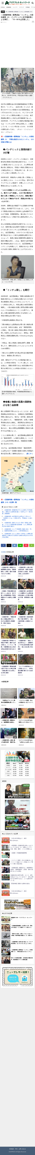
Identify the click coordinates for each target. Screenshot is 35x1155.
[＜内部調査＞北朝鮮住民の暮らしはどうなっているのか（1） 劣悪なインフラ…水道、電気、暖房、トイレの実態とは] (6, 847)
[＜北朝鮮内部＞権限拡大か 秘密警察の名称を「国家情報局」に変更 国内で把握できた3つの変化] (6, 870)
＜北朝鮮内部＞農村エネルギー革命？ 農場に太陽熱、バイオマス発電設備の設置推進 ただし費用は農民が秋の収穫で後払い (17, 524)
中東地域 (28, 7)
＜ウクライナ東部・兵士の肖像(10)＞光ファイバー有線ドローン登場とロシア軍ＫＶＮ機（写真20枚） (21, 862)
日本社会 (3, 7)
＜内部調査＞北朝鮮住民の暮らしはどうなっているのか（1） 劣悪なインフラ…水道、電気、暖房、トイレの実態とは (21, 847)
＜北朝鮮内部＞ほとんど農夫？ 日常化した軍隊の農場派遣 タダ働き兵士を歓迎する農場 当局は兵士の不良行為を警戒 (17, 535)
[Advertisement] (17, 47)
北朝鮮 (2, 11)
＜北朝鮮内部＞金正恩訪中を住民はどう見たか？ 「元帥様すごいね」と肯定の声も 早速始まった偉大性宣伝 (17, 518)
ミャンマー (15, 7)
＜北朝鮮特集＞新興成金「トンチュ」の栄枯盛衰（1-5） (20, 11)
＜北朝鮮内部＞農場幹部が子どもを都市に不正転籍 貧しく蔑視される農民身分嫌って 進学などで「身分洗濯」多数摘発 (18, 511)
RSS (16, 1149)
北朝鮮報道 (8, 7)
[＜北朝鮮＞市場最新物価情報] (6, 855)
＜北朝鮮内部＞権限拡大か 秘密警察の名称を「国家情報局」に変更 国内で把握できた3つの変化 (21, 869)
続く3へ (29, 453)
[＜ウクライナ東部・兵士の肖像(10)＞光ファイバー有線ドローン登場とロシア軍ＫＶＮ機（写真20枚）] (6, 862)
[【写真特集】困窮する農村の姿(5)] (6, 885)
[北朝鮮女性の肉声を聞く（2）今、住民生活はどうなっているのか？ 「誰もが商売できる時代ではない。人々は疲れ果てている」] (6, 877)
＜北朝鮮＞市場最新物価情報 (18, 853)
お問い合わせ (22, 1149)
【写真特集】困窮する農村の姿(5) (20, 883)
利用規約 (11, 1149)
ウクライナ (21, 7)
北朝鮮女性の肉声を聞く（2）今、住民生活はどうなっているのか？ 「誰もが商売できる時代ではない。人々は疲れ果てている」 (21, 877)
